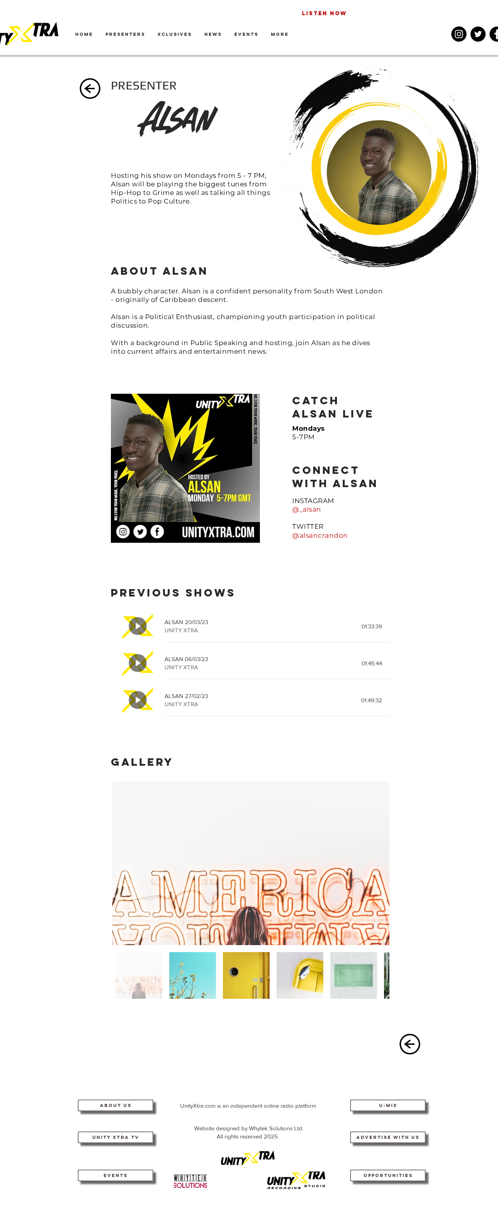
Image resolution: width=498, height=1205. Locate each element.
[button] (280, 34)
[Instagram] (458, 34)
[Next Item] (376, 863)
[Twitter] (478, 34)
